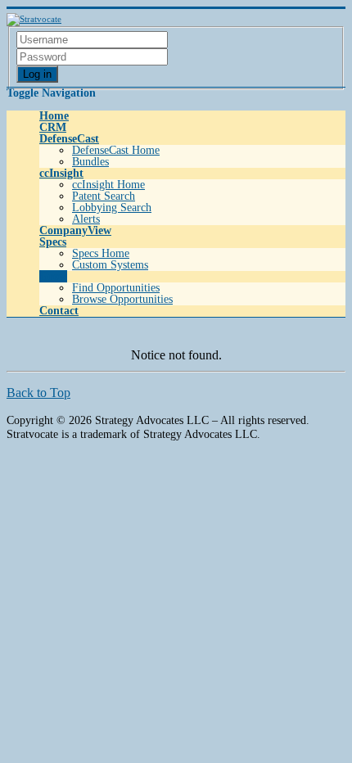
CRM (52, 127)
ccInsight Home (108, 184)
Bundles (90, 162)
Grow (53, 276)
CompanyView (75, 230)
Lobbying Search (111, 207)
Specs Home (100, 253)
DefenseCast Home (116, 150)
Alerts (86, 219)
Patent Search (103, 196)
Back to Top (38, 393)
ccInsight (61, 173)
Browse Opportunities (122, 299)
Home (54, 116)
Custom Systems (110, 265)
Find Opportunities (116, 288)
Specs (52, 242)
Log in (37, 74)
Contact (59, 311)
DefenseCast (69, 139)
